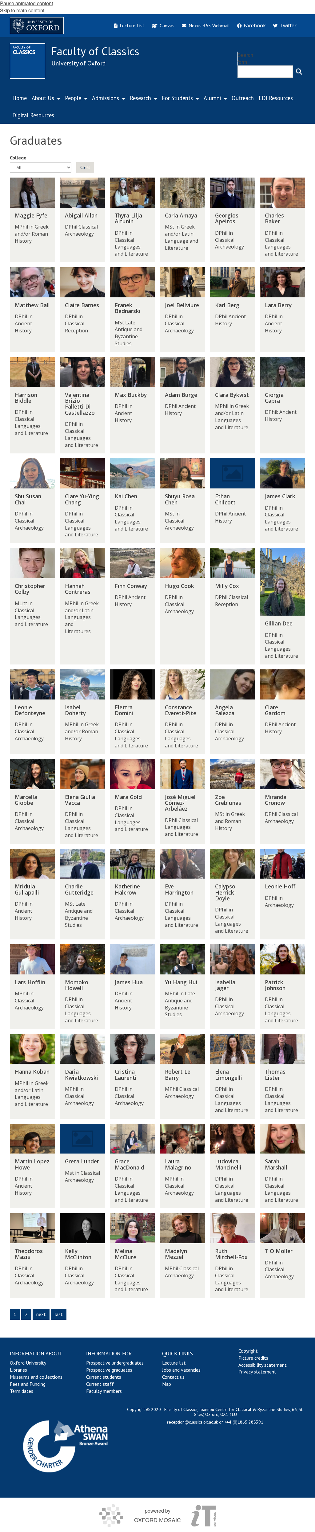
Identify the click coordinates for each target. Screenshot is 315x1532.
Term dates (21, 1391)
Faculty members (104, 1391)
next (41, 1314)
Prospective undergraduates (115, 1363)
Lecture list (174, 1363)
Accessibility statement (262, 1365)
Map (166, 1384)
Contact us (173, 1377)
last (58, 1314)
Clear (85, 167)
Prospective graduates (109, 1370)
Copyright (248, 1351)
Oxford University (28, 1363)
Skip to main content (22, 10)
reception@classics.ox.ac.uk (192, 1422)
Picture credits (253, 1358)
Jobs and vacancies (181, 1370)
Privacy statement (257, 1372)
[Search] (299, 71)
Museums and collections (36, 1377)
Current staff (100, 1384)
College (18, 158)
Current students (103, 1377)
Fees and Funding (28, 1384)
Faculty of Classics (95, 51)
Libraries (18, 1370)
